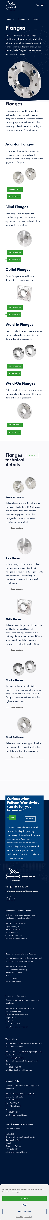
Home (9, 19)
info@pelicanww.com (13, 981)
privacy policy (18, 1192)
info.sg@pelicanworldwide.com (16, 1027)
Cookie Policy (19, 1217)
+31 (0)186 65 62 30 (16, 886)
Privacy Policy (28, 1217)
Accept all (24, 1198)
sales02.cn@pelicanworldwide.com (18, 1070)
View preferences (24, 1211)
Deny (24, 1205)
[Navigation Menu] (42, 5)
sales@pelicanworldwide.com (21, 891)
